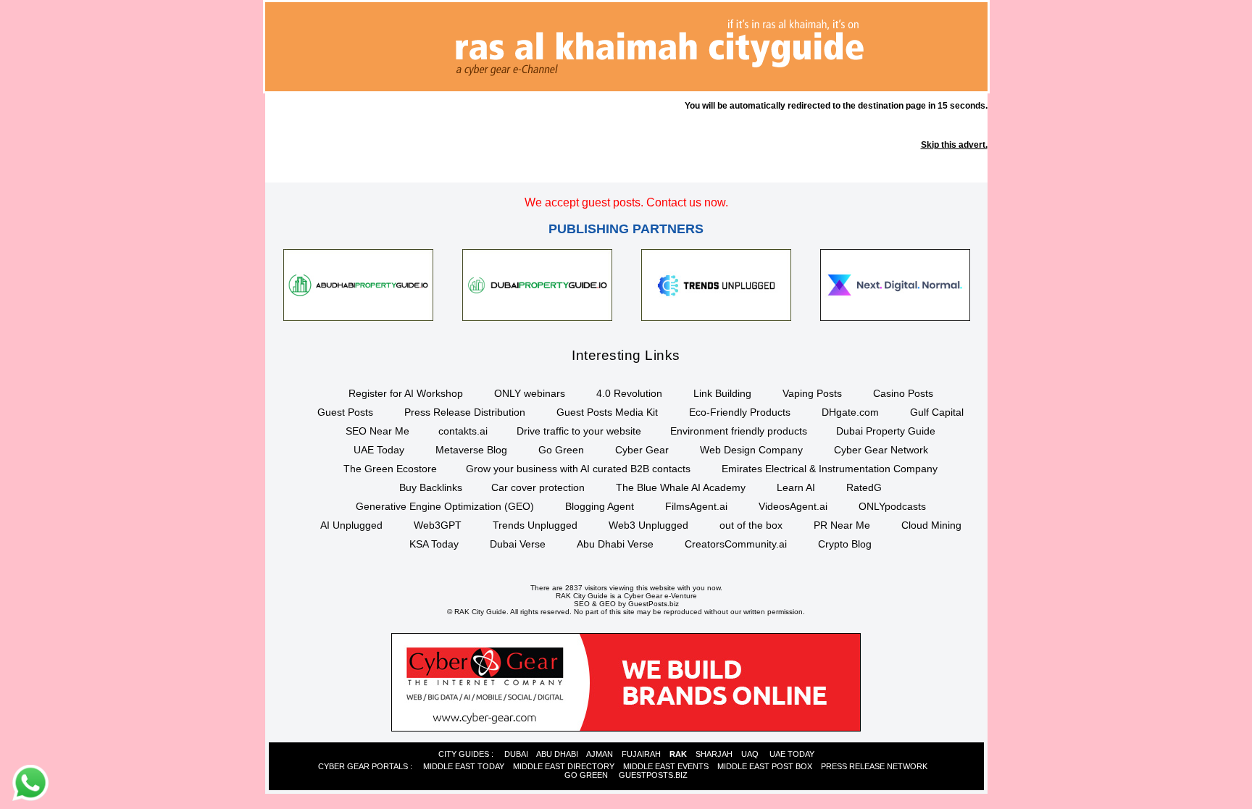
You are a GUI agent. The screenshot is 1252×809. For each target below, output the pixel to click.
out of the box (751, 525)
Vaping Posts (812, 393)
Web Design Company (751, 450)
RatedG (864, 487)
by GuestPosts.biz (648, 604)
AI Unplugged (351, 525)
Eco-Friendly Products (739, 412)
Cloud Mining (931, 525)
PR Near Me (842, 525)
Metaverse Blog (471, 450)
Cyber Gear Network (881, 450)
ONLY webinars (529, 393)
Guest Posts (345, 412)
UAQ (750, 754)
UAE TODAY (791, 754)
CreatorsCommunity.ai (736, 544)
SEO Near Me (377, 431)
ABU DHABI (557, 754)
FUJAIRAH (641, 754)
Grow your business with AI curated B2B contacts (578, 468)
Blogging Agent (599, 506)
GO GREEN (586, 775)
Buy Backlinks (430, 487)
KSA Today (434, 544)
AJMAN (599, 754)
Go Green (561, 450)
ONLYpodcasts (892, 506)
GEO (607, 604)
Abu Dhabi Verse (615, 544)
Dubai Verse (518, 544)
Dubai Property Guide (885, 431)
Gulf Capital (937, 412)
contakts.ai (463, 431)
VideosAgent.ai (793, 506)
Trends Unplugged (535, 525)
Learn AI (796, 487)
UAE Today (379, 450)
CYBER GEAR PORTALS (363, 766)
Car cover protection (538, 487)
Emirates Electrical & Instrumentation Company (830, 468)
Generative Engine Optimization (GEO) (445, 506)
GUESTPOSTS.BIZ (653, 775)
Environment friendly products (738, 431)
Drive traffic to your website (579, 431)
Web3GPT (438, 525)
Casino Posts (903, 393)
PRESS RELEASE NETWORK (874, 766)
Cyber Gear (642, 450)
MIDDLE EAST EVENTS (666, 766)
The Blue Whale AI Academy (681, 487)
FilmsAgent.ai (696, 506)
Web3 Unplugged (648, 525)
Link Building (722, 393)
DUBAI (516, 754)
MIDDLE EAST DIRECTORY (563, 766)
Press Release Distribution (464, 412)
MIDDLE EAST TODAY (463, 766)
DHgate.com (850, 412)
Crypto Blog (845, 544)
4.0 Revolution (629, 393)
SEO (582, 604)
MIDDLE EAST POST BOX (764, 766)
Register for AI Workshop (406, 393)
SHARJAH (714, 754)
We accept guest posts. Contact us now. (626, 202)
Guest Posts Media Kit (607, 412)
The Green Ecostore (390, 468)
